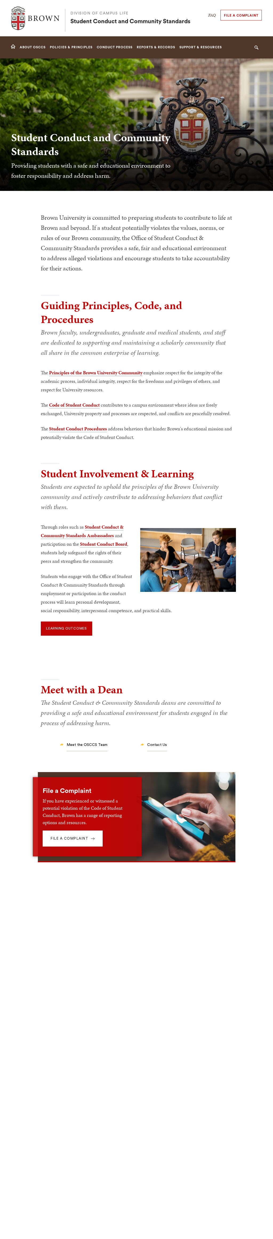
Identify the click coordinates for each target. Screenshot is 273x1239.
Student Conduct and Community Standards (130, 22)
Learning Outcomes (66, 628)
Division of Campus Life (99, 13)
